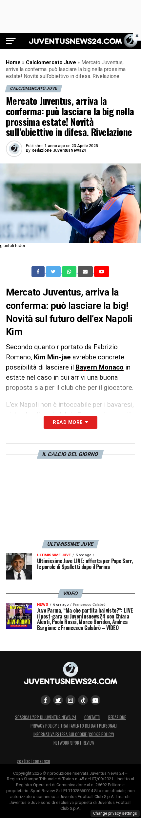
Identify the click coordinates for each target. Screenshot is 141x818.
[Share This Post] (70, 271)
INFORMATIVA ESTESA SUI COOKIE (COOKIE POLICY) (73, 734)
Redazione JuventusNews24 (58, 150)
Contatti (92, 717)
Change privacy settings (115, 813)
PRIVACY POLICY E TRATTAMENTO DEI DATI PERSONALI (73, 726)
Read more (68, 422)
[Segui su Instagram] (70, 700)
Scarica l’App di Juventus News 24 (45, 717)
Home (13, 62)
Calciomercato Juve (51, 62)
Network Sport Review (73, 743)
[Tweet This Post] (54, 271)
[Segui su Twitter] (58, 700)
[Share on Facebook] (38, 271)
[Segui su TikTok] (83, 700)
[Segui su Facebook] (45, 700)
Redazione (117, 717)
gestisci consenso (33, 760)
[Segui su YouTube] (95, 700)
